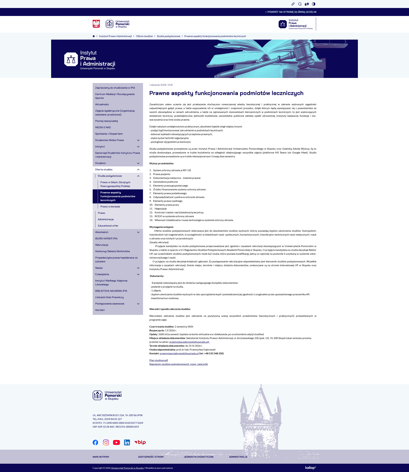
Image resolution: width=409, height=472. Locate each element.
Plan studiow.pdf (158, 360)
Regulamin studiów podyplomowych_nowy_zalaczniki (178, 363)
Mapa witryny (101, 456)
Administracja (238, 456)
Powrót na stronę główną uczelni (292, 12)
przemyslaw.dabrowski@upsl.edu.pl (179, 353)
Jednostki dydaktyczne (199, 456)
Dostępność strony (151, 456)
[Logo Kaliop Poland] (310, 468)
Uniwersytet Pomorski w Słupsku (127, 468)
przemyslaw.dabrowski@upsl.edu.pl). (189, 341)
